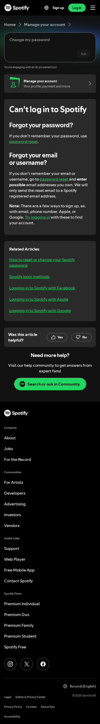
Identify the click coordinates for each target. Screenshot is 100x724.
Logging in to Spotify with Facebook (42, 288)
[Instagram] (10, 664)
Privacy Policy (13, 707)
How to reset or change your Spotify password (42, 262)
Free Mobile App (19, 570)
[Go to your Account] (88, 83)
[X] (27, 664)
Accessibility (12, 717)
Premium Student (20, 636)
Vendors (11, 525)
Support (11, 548)
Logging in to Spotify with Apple (38, 299)
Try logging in (37, 217)
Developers (14, 493)
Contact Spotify (18, 581)
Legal (7, 697)
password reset (23, 141)
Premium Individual (22, 603)
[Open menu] (93, 8)
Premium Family (19, 625)
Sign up (58, 7)
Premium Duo (16, 614)
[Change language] (46, 8)
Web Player (14, 559)
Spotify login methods (29, 276)
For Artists (13, 482)
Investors (12, 514)
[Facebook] (43, 664)
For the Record (17, 459)
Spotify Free (15, 647)
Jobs (8, 448)
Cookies (31, 707)
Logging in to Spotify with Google (40, 310)
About (10, 438)
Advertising (15, 504)
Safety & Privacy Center (30, 697)
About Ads (48, 707)
